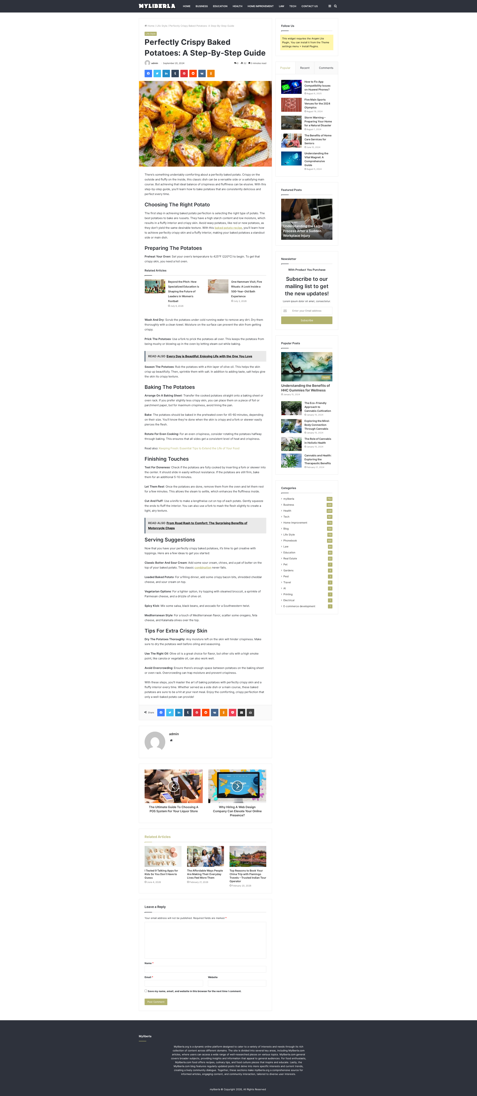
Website (213, 977)
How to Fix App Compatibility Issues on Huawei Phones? (317, 85)
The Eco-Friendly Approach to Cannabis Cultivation (317, 406)
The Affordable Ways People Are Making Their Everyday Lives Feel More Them (205, 874)
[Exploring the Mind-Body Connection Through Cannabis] (291, 426)
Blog (286, 528)
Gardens (288, 570)
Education (220, 6)
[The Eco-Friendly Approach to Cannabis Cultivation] (291, 408)
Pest (286, 576)
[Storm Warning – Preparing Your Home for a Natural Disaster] (291, 123)
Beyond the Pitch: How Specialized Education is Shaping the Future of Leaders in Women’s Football (183, 291)
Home (186, 6)
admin (154, 63)
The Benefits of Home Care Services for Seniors (317, 139)
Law (281, 6)
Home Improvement (261, 6)
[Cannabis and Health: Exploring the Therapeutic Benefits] (291, 461)
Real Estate (290, 558)
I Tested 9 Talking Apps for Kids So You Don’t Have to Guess (161, 874)
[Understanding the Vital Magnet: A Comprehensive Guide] (291, 159)
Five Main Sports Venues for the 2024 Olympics (317, 103)
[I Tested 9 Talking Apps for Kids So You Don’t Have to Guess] (163, 856)
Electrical (288, 600)
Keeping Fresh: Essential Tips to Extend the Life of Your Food (199, 448)
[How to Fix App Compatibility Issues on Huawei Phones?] (291, 87)
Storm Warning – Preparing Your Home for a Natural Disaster (318, 121)
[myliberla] (157, 6)
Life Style (162, 25)
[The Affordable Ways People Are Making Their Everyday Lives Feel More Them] (205, 856)
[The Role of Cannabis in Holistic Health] (291, 444)
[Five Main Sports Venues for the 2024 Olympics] (291, 105)
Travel (287, 582)
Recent (304, 68)
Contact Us (309, 6)
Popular (285, 68)
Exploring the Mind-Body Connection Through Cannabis (317, 424)
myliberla (288, 498)
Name (149, 963)
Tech (292, 6)
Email (149, 977)
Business (202, 6)
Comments (326, 68)
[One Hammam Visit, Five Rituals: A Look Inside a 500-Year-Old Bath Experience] (218, 286)
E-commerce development (299, 606)
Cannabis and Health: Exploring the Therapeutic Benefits (317, 459)
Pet (285, 564)
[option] (306, 219)
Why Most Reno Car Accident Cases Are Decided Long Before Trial (306, 230)
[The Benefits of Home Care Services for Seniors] (291, 141)
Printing (288, 594)
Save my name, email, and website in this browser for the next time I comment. (194, 991)
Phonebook (290, 540)
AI (284, 588)
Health (237, 6)
